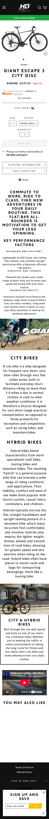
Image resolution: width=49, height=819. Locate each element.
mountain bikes (14, 468)
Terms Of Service (24, 767)
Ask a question (24, 171)
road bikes (32, 459)
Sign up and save (24, 781)
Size (13, 118)
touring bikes (20, 464)
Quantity (24, 129)
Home (24, 64)
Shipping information (24, 165)
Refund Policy (24, 772)
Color (28, 118)
